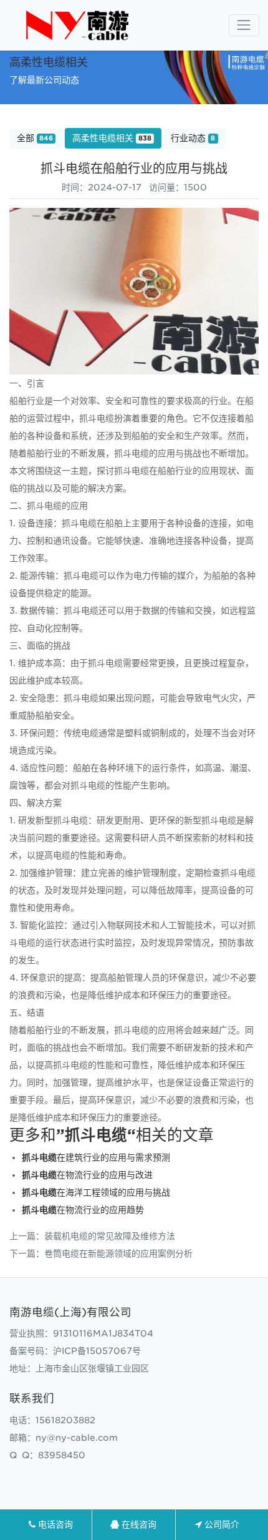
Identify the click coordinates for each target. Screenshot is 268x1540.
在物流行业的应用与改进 (87, 1175)
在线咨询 (137, 1524)
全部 (35, 138)
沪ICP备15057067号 (97, 1351)
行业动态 (193, 138)
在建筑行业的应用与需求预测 (96, 1157)
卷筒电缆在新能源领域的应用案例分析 (118, 1253)
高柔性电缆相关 (111, 138)
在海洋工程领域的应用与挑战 (96, 1192)
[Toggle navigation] (244, 25)
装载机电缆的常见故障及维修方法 (109, 1236)
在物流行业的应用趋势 (83, 1210)
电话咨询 (54, 1524)
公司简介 (220, 1524)
